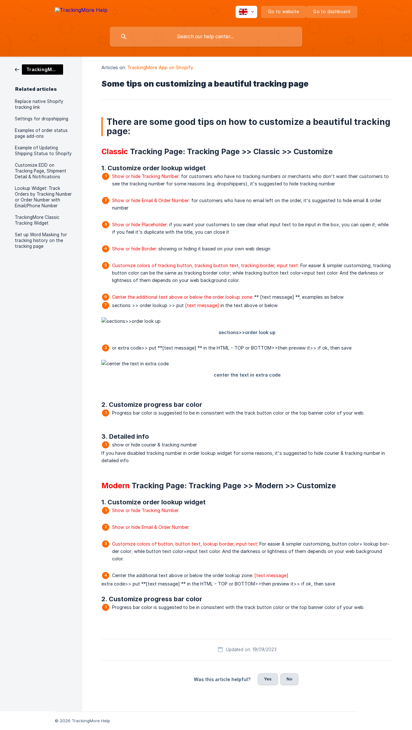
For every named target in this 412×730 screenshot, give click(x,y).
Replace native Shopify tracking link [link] (39, 104)
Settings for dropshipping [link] (41, 118)
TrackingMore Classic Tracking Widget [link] (37, 220)
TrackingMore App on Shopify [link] (160, 67)
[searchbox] (206, 37)
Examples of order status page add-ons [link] (41, 133)
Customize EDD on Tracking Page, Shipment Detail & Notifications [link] (40, 171)
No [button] (289, 678)
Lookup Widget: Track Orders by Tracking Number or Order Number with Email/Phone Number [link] (43, 197)
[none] (81, 11)
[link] (39, 69)
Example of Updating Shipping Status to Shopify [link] (43, 150)
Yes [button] (268, 678)
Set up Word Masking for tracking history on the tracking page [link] (41, 240)
